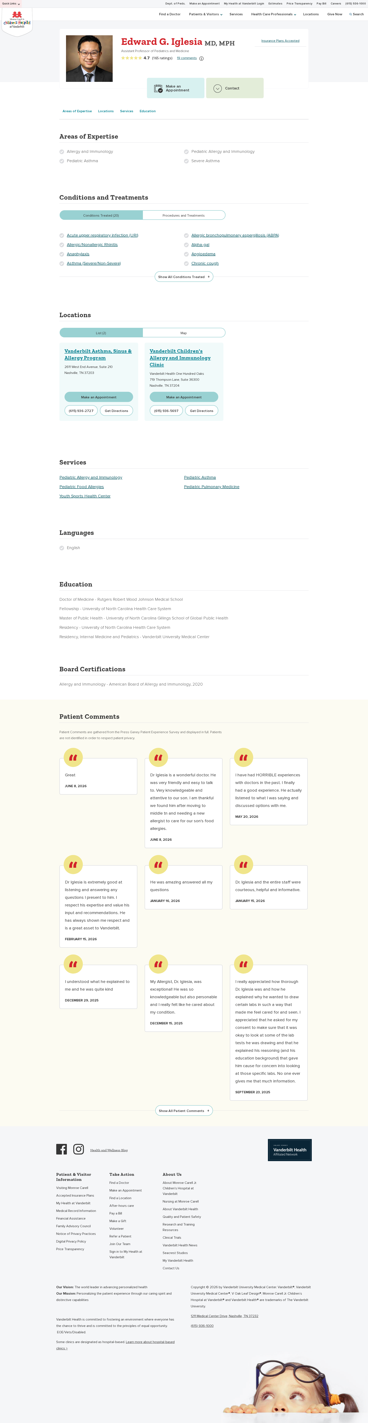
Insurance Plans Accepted (280, 41)
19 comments (187, 58)
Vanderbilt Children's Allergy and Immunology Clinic (180, 358)
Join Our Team (119, 1244)
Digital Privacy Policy (71, 1241)
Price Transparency (299, 3)
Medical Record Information (76, 1211)
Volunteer (116, 1229)
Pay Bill (321, 3)
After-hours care (121, 1206)
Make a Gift (117, 1221)
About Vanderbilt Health (180, 1209)
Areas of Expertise (77, 111)
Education (148, 111)
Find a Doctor (170, 14)
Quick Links (9, 3)
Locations (311, 14)
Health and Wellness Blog (109, 1150)
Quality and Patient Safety (182, 1217)
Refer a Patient (120, 1236)
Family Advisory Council (73, 1226)
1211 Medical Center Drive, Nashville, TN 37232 (224, 1316)
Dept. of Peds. (175, 3)
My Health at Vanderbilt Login (244, 3)
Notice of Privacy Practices (76, 1234)
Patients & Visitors (204, 14)
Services (236, 14)
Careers (336, 3)
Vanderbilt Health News (180, 1245)
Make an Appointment (205, 3)
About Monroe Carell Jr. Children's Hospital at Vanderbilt (180, 1188)
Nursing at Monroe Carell (181, 1201)
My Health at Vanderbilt (73, 1203)
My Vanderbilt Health (178, 1260)
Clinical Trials (172, 1238)
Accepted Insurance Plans (75, 1195)
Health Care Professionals (272, 14)
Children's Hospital (17, 21)
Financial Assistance (71, 1218)
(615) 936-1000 (355, 3)
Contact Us (171, 1268)
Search (358, 14)
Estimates (276, 3)
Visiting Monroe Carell (72, 1188)
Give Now (334, 14)
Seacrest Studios (175, 1253)
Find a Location (120, 1198)
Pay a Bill (115, 1213)
